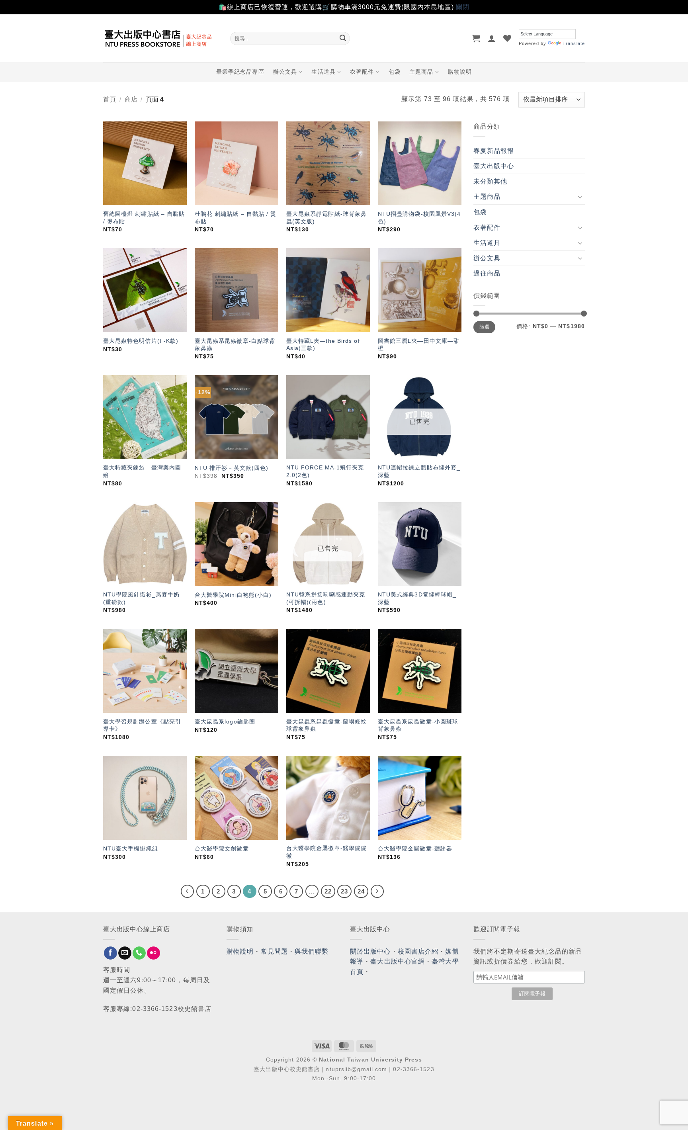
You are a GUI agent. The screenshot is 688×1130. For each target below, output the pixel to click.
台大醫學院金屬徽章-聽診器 (415, 848)
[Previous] (187, 891)
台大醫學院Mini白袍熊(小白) (233, 595)
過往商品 (486, 273)
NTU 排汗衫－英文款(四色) (232, 468)
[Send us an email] (124, 953)
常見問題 (274, 951)
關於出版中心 (370, 951)
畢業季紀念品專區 (240, 71)
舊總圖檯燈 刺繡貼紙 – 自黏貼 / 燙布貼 (144, 218)
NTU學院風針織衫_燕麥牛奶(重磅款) (141, 598)
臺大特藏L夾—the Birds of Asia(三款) (323, 345)
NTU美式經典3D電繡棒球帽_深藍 (417, 598)
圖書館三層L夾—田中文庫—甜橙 (418, 345)
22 (328, 891)
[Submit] (343, 38)
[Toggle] (580, 196)
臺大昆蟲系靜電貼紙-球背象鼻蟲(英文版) (326, 218)
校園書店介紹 (418, 951)
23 (344, 891)
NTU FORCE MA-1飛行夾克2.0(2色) (325, 471)
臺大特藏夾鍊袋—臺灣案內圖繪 (142, 471)
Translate (574, 43)
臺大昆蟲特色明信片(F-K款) (141, 341)
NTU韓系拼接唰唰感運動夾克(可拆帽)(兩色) (325, 598)
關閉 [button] (462, 7)
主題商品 (421, 71)
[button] (476, 38)
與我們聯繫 (312, 951)
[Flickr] (153, 953)
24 (361, 891)
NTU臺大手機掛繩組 (130, 848)
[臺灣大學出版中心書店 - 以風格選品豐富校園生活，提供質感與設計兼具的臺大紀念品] (160, 38)
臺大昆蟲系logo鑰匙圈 (225, 721)
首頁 (109, 99)
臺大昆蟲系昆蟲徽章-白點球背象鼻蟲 (235, 345)
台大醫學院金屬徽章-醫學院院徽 (326, 852)
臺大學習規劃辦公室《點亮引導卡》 (142, 725)
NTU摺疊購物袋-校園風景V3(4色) (419, 218)
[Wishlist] (507, 38)
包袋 (395, 71)
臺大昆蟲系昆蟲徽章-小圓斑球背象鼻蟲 (418, 725)
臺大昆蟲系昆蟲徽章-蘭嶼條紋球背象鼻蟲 (326, 725)
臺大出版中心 (493, 165)
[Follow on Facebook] (110, 953)
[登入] (492, 38)
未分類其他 (490, 181)
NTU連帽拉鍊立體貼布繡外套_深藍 (419, 471)
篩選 (484, 327)
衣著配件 (362, 71)
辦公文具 (285, 71)
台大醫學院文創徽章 (222, 848)
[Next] (377, 891)
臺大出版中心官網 (397, 961)
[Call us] (139, 953)
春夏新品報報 (493, 150)
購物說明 (460, 71)
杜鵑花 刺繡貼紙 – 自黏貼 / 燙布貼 (236, 218)
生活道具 (323, 71)
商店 (131, 99)
